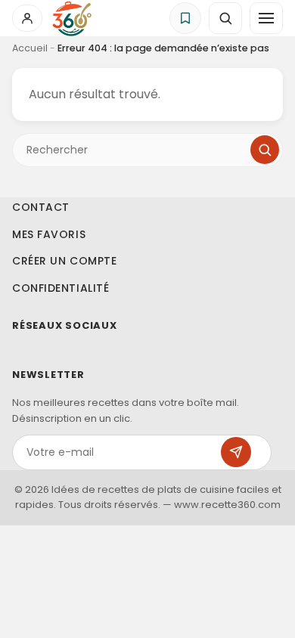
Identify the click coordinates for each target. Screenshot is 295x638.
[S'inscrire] (236, 452)
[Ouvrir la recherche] (225, 18)
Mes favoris (48, 233)
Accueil (30, 48)
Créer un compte (64, 260)
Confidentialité (60, 287)
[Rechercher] (264, 149)
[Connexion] (27, 18)
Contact (41, 207)
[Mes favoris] (185, 18)
